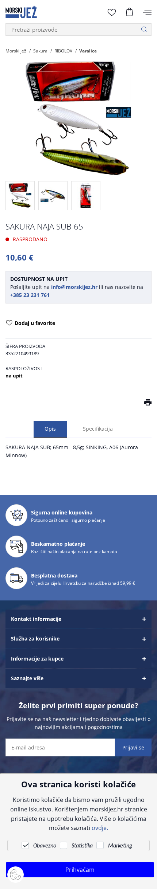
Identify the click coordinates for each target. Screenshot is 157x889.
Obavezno (44, 846)
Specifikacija (98, 428)
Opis (50, 428)
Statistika (82, 846)
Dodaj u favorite (35, 323)
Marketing (120, 846)
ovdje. (100, 827)
